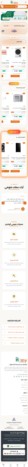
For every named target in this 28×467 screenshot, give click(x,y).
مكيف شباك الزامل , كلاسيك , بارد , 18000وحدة (19, 108)
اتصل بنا (25, 389)
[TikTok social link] (14, 376)
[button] (15, 76)
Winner (24, 60)
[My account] (1, 2)
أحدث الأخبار (25, 411)
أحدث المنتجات (24, 396)
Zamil (24, 106)
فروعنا (26, 413)
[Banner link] (14, 15)
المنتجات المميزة (24, 400)
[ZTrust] (14, 31)
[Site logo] (14, 2)
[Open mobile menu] (26, 2)
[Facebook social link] (26, 376)
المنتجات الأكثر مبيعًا (23, 398)
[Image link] (21, 359)
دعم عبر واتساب (24, 387)
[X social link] (24, 376)
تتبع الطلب (25, 408)
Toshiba (24, 155)
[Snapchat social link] (17, 376)
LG (8, 155)
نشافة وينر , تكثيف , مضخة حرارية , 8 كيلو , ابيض (19, 63)
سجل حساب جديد (24, 402)
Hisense (7, 60)
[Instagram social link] (21, 376)
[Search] (17, 6)
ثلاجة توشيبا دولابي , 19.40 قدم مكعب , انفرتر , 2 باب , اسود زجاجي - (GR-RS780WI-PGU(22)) (18, 159)
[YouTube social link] (19, 376)
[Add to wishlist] (12, 48)
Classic (7, 106)
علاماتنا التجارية (24, 385)
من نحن (25, 383)
